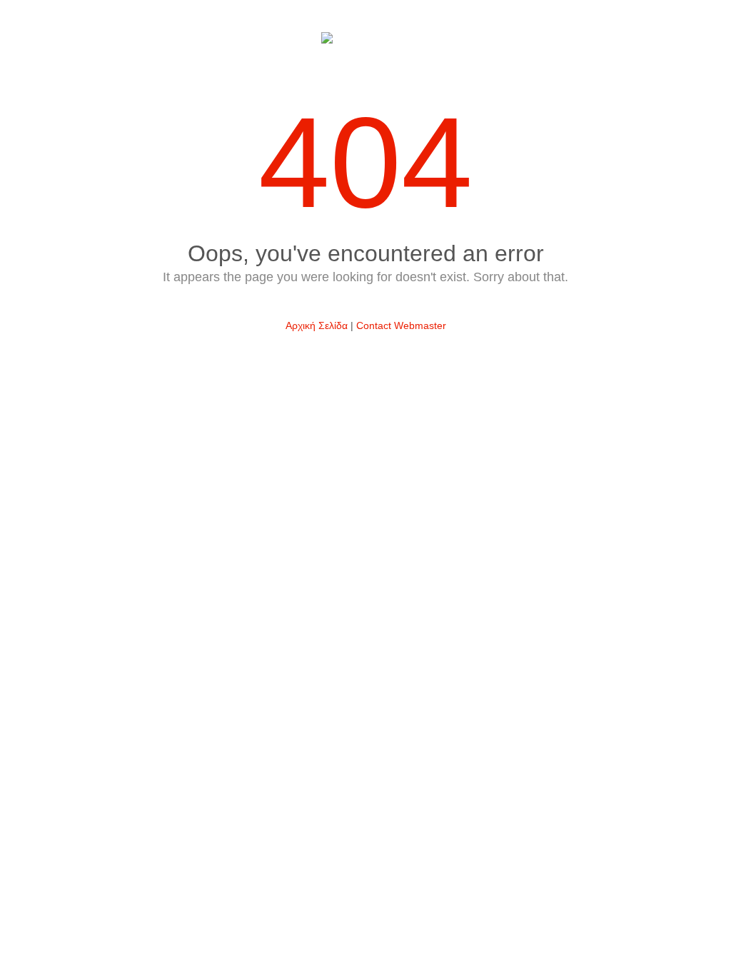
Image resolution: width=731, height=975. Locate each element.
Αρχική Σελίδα (317, 325)
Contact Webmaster (401, 325)
